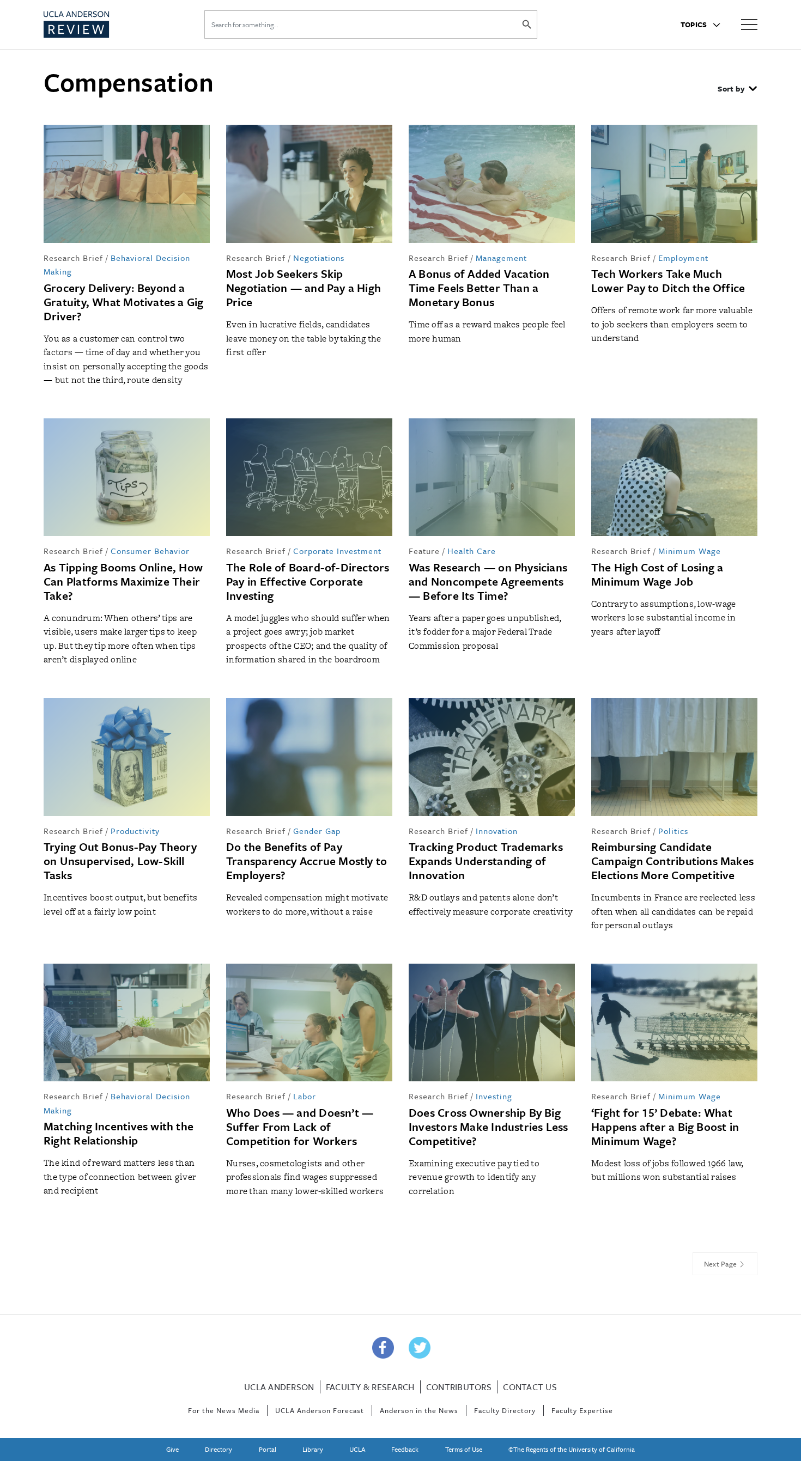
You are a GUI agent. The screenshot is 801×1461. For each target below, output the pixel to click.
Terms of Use (463, 1449)
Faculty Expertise (582, 1410)
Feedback (404, 1449)
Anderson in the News (419, 1410)
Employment (683, 258)
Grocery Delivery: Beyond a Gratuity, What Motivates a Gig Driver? (124, 301)
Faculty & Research (370, 1386)
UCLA (357, 1449)
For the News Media (223, 1410)
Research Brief (73, 258)
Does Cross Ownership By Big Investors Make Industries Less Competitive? (488, 1126)
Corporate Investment (337, 551)
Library (312, 1449)
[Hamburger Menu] (749, 23)
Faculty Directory (505, 1410)
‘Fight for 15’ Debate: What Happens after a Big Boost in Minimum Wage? (665, 1126)
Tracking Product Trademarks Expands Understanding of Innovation (486, 860)
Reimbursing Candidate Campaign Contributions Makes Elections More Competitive (672, 860)
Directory (218, 1449)
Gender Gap (317, 831)
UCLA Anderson (279, 1386)
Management (501, 258)
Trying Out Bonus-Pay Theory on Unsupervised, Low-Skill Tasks (120, 860)
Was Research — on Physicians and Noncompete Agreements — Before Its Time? (488, 581)
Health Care (471, 551)
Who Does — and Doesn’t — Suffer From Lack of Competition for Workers (299, 1126)
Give (172, 1449)
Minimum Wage (689, 551)
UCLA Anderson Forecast (319, 1410)
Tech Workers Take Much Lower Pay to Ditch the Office (668, 280)
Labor (304, 1096)
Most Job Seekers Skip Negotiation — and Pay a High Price (303, 287)
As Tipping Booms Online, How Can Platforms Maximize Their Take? (123, 581)
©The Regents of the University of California (571, 1449)
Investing (494, 1096)
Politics (673, 831)
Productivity (135, 831)
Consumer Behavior (150, 551)
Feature (424, 551)
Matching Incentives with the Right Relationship (118, 1133)
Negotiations (318, 258)
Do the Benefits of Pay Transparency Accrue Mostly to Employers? (306, 860)
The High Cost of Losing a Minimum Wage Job (657, 574)
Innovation (497, 831)
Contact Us (530, 1386)
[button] (737, 90)
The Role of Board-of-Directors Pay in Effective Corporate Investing (308, 581)
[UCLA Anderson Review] (103, 24)
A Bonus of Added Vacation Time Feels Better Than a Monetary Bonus (479, 287)
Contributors (458, 1386)
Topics (695, 24)
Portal (267, 1449)
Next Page (721, 1263)
